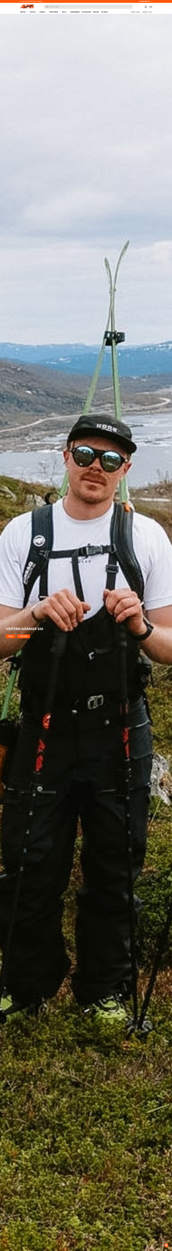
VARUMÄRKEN (75, 12)
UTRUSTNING (53, 12)
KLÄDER (42, 12)
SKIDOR (22, 12)
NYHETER (96, 12)
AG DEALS (104, 12)
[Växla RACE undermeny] (67, 12)
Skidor (10, 636)
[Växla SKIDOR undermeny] (27, 12)
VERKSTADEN (135, 12)
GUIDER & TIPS (147, 12)
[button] (151, 7)
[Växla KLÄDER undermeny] (46, 12)
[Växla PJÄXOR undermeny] (37, 12)
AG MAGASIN (86, 12)
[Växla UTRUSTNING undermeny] (59, 12)
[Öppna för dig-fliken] (166, 1245)
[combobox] (88, 7)
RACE (64, 12)
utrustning (23, 636)
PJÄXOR (32, 12)
